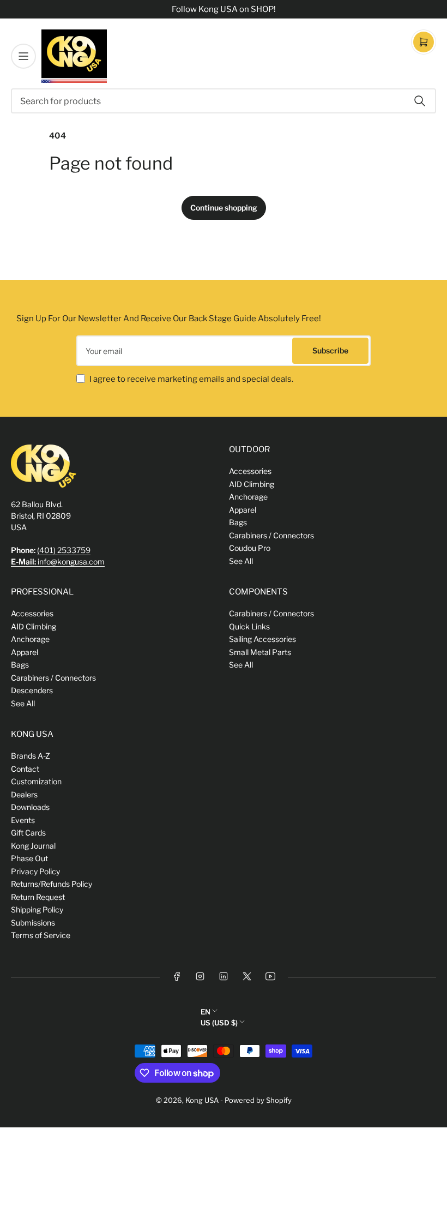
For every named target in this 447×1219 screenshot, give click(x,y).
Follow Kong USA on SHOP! (224, 9)
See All (241, 561)
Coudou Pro (249, 548)
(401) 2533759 (63, 550)
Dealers (24, 794)
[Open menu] (23, 56)
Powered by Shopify (258, 1100)
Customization (36, 781)
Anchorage (248, 496)
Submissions (33, 922)
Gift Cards (28, 832)
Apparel (242, 509)
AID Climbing (251, 484)
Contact (25, 768)
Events (23, 820)
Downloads (30, 807)
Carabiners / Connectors (271, 535)
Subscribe (330, 350)
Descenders (32, 690)
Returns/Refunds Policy (51, 883)
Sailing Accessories (262, 639)
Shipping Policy (37, 909)
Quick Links (249, 626)
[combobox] (223, 100)
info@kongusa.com (58, 561)
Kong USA (202, 1100)
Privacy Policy (35, 871)
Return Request (38, 897)
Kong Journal (33, 845)
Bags (238, 522)
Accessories (250, 471)
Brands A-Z (30, 755)
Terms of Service (40, 935)
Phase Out (29, 858)
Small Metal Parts (260, 652)
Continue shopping (223, 207)
